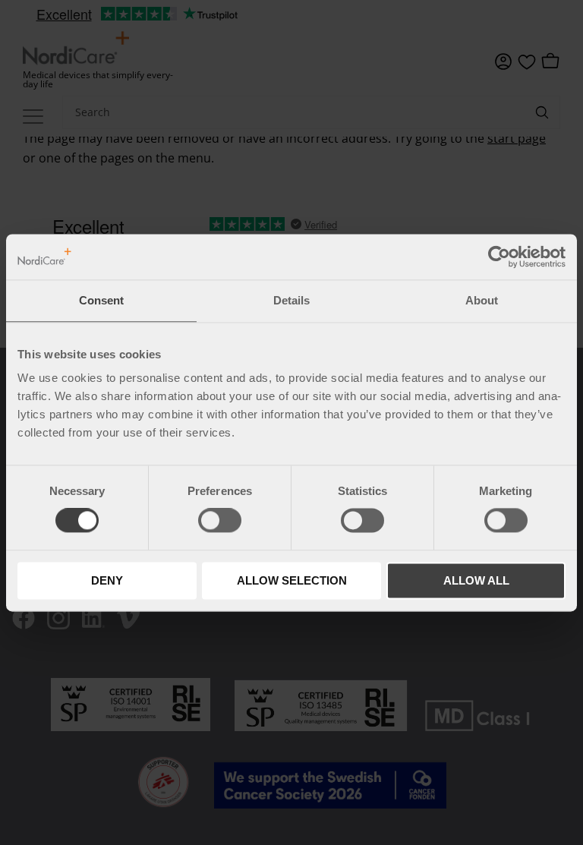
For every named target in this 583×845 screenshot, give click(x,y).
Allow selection (292, 580)
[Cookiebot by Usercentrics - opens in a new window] (499, 256)
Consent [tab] (101, 300)
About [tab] (481, 300)
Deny (107, 580)
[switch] (219, 521)
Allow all (476, 580)
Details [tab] (291, 300)
